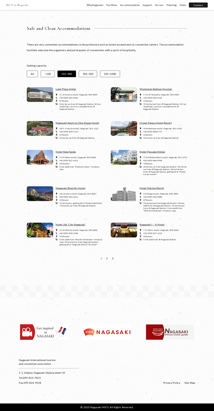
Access (159, 4)
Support (147, 4)
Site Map (190, 382)
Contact (198, 5)
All (32, 73)
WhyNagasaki (95, 4)
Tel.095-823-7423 (30, 377)
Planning (172, 4)
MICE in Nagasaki (17, 5)
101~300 (66, 73)
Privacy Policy (171, 382)
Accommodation (130, 4)
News (183, 4)
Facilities (111, 4)
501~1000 (110, 73)
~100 (48, 73)
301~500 (88, 73)
